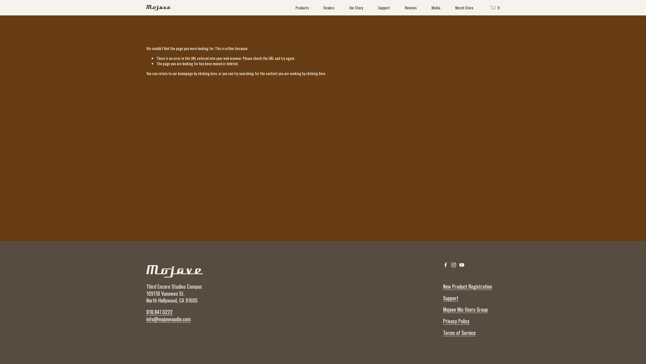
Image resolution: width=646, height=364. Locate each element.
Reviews (411, 7)
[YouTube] (461, 264)
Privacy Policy (456, 321)
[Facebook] (445, 264)
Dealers (329, 7)
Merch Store (464, 7)
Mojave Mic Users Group (465, 309)
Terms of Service (459, 332)
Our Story (356, 7)
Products (302, 7)
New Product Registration (467, 286)
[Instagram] (453, 264)
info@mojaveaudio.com (168, 319)
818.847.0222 (159, 312)
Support (384, 7)
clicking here (207, 73)
